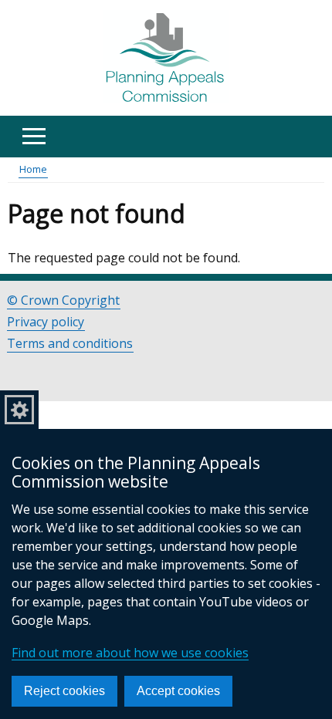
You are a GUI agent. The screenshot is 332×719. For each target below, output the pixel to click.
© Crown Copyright (63, 300)
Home (33, 169)
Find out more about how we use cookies (130, 652)
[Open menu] (33, 136)
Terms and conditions (70, 343)
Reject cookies (64, 690)
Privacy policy (45, 321)
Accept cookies (178, 690)
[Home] (166, 58)
